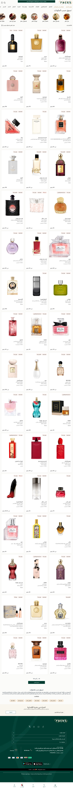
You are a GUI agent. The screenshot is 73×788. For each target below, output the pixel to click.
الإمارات (33, 769)
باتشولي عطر (28, 700)
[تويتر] (30, 726)
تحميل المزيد (36, 682)
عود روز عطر (20, 700)
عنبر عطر (60, 700)
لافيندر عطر (45, 700)
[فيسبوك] (43, 727)
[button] (69, 6)
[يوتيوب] (38, 727)
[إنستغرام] (34, 727)
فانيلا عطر (13, 700)
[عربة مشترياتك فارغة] (2, 2)
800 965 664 (26, 750)
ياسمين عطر (52, 700)
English (30, 769)
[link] (37, 6)
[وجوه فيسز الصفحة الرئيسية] (65, 2)
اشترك (10, 712)
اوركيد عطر (37, 700)
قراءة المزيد (36, 696)
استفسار (12, 750)
